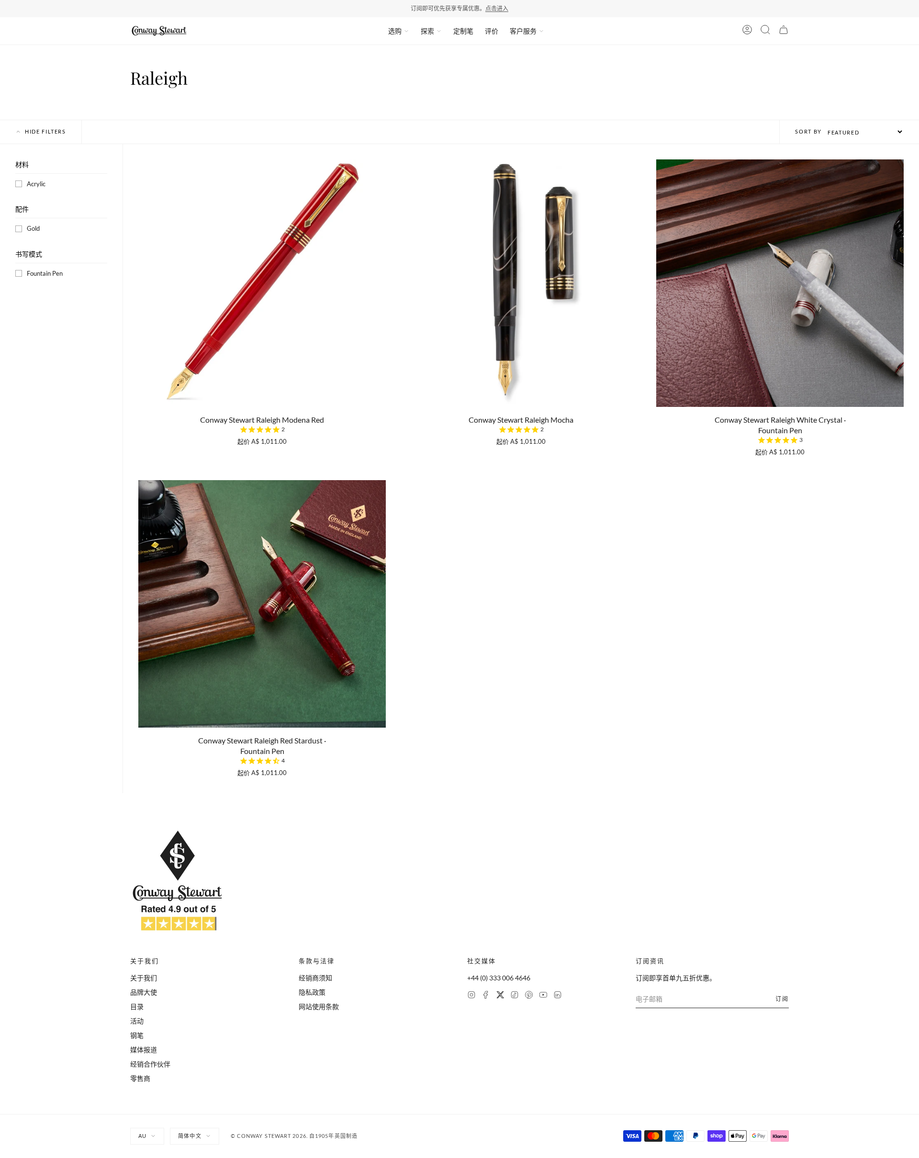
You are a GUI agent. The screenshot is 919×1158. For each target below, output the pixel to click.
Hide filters (45, 131)
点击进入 (496, 8)
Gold (33, 228)
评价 (491, 31)
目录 (137, 1006)
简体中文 (189, 1136)
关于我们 (143, 978)
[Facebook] (486, 996)
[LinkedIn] (557, 996)
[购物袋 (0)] (783, 31)
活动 (137, 1021)
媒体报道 (143, 1050)
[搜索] (765, 31)
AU (142, 1136)
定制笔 (463, 31)
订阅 (782, 998)
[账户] (747, 31)
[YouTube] (543, 996)
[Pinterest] (529, 996)
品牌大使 (143, 992)
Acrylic (36, 184)
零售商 (140, 1078)
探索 (427, 31)
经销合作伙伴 (150, 1064)
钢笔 (137, 1035)
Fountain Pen (45, 273)
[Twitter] (500, 996)
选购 (395, 31)
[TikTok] (514, 996)
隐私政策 (312, 992)
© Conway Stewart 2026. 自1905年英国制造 (294, 1136)
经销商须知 (315, 978)
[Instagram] (471, 996)
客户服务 (523, 31)
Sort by (808, 131)
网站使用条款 (319, 1006)
